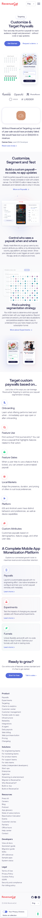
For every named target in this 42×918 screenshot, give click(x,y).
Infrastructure (7, 718)
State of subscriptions (11, 813)
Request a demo (29, 43)
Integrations (7, 724)
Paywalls (5, 697)
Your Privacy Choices (16, 912)
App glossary (7, 810)
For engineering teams (11, 751)
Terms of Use (7, 871)
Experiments (7, 700)
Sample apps (7, 858)
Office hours (7, 828)
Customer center (9, 709)
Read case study (8, 146)
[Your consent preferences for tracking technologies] (38, 914)
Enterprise (6, 771)
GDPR (4, 880)
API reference (7, 855)
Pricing (5, 738)
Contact (5, 833)
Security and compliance (12, 882)
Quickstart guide (8, 846)
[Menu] (38, 3)
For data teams (8, 763)
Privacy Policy (7, 874)
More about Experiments (20, 330)
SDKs (4, 852)
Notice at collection (10, 915)
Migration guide (8, 849)
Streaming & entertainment (13, 777)
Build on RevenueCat (10, 789)
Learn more (8, 592)
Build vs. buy (7, 786)
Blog (3, 804)
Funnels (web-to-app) (10, 715)
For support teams (9, 760)
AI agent (5, 727)
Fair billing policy (8, 885)
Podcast (5, 807)
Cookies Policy (8, 877)
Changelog (6, 741)
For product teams (9, 757)
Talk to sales (30, 675)
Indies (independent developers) (15, 765)
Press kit (5, 798)
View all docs (7, 843)
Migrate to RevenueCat (11, 780)
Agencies (6, 774)
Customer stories (9, 822)
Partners (5, 825)
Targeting (5, 703)
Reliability (6, 721)
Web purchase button (10, 735)
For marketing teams (10, 754)
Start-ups (6, 768)
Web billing (6, 732)
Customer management (11, 712)
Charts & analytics (9, 706)
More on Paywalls (20, 189)
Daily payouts (7, 729)
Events (4, 819)
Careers (5, 801)
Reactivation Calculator (11, 816)
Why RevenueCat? (9, 783)
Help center (6, 830)
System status (7, 861)
